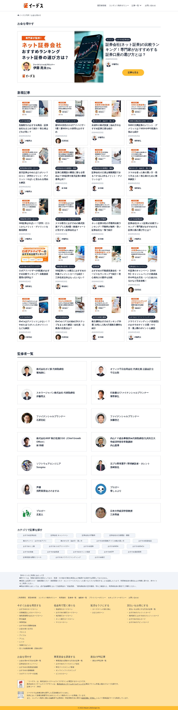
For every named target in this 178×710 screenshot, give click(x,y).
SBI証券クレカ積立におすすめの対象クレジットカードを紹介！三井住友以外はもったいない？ (70, 274)
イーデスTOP (24, 15)
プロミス (22, 632)
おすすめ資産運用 (134, 552)
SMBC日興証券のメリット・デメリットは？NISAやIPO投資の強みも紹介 (143, 128)
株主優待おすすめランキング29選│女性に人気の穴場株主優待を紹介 (107, 324)
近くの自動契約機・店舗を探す (31, 648)
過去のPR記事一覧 (99, 661)
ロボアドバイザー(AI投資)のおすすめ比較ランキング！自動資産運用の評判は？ (34, 274)
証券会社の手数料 (88, 535)
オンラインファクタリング (66, 670)
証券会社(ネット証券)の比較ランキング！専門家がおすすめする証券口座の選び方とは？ (133, 49)
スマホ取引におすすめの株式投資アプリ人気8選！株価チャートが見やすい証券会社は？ (70, 226)
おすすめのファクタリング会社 (67, 664)
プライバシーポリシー (97, 598)
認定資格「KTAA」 (89, 698)
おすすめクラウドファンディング (68, 557)
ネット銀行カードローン (65, 619)
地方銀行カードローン (64, 616)
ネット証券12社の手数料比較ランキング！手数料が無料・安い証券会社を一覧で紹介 (106, 226)
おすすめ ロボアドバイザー (59, 546)
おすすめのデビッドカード (139, 622)
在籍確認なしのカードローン (30, 612)
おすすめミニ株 (29, 546)
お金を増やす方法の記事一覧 (30, 661)
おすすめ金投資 (53, 552)
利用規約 (62, 598)
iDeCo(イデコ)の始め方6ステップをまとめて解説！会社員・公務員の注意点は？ (70, 324)
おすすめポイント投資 (81, 552)
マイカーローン (62, 622)
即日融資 (22, 619)
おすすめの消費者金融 (27, 626)
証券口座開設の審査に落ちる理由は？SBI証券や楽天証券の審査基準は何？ (70, 175)
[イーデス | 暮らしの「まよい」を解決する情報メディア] (33, 7)
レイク (21, 642)
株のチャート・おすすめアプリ (34, 541)
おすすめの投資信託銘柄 (28, 667)
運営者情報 (101, 5)
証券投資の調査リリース (32, 557)
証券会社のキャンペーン (28, 664)
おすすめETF (109, 552)
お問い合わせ (150, 5)
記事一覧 (135, 5)
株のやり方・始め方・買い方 (71, 541)
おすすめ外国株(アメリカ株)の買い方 (110, 541)
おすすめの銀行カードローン (67, 612)
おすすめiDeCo (138, 546)
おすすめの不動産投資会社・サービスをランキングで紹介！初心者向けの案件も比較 (106, 274)
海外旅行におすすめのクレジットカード (144, 616)
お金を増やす (36, 15)
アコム (21, 639)
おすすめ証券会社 (29, 535)
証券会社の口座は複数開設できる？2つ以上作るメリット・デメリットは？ (107, 175)
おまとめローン (98, 612)
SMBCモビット (25, 645)
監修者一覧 (72, 598)
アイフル (22, 635)
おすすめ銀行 (100, 557)
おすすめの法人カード (137, 619)
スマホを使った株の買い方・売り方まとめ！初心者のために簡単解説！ (142, 175)
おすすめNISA (113, 546)
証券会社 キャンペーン (59, 535)
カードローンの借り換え (101, 609)
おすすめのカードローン (28, 609)
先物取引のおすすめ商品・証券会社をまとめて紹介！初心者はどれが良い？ (33, 128)
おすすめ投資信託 (145, 541)
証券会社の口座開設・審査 (119, 535)
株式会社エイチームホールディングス (71, 684)
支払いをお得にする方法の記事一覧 (142, 609)
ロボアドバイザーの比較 (28, 674)
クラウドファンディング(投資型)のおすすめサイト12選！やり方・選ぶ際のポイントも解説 (143, 324)
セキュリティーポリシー (117, 598)
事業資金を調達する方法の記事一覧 (69, 661)
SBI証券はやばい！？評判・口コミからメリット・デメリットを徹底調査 (34, 226)
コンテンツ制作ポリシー (119, 5)
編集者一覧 (83, 598)
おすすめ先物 (28, 552)
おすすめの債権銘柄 (26, 670)
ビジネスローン (62, 674)
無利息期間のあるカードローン (31, 616)
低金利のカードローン (64, 609)
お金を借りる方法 (26, 629)
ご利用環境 (21, 598)
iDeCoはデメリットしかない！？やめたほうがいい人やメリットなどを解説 (34, 324)
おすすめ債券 (89, 546)
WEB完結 (22, 622)
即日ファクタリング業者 (65, 667)
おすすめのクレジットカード (140, 612)
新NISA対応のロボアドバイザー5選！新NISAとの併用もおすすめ (70, 128)
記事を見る (133, 72)
